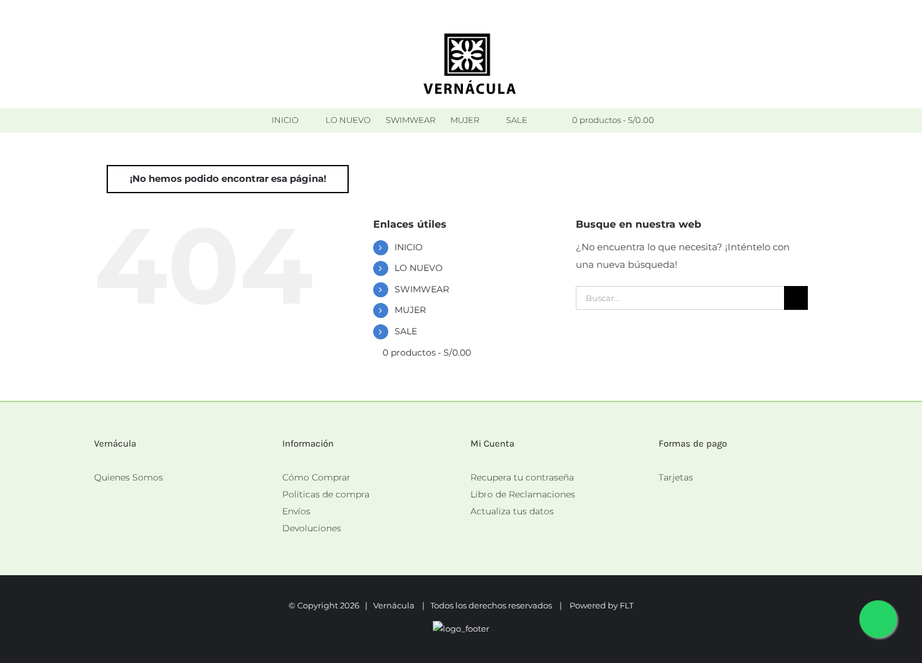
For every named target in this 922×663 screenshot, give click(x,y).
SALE (406, 331)
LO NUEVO (419, 267)
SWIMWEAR (422, 289)
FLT (626, 605)
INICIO (409, 247)
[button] (546, 120)
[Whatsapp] (662, 495)
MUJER (410, 310)
